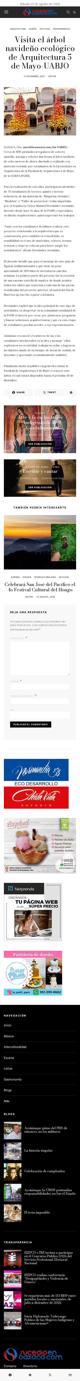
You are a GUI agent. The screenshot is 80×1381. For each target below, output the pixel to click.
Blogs (8, 1090)
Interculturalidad (45, 577)
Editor (52, 76)
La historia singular (38, 1150)
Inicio (7, 1025)
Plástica (40, 413)
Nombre (16, 681)
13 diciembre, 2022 (27, 478)
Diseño (33, 29)
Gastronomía (12, 1079)
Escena (27, 577)
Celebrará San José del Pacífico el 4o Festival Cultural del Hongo (40, 587)
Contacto (10, 1366)
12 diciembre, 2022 (34, 76)
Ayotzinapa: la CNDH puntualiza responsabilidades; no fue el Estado (49, 1192)
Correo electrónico (23, 696)
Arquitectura (18, 29)
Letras (55, 467)
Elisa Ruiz (52, 435)
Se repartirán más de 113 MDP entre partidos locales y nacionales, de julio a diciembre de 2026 (50, 1299)
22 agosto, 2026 (46, 597)
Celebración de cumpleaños (44, 1171)
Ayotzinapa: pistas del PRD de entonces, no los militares (45, 1130)
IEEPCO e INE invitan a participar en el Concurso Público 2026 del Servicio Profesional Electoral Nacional (48, 1257)
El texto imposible (37, 1212)
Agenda (15, 577)
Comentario (17, 638)
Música (9, 1036)
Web (12, 710)
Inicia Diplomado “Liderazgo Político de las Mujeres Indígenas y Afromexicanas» (49, 1320)
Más (7, 1101)
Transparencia (61, 29)
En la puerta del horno (35, 467)
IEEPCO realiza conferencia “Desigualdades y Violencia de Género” (46, 1278)
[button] (74, 12)
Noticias (45, 29)
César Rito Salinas (52, 478)
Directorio (30, 1366)
